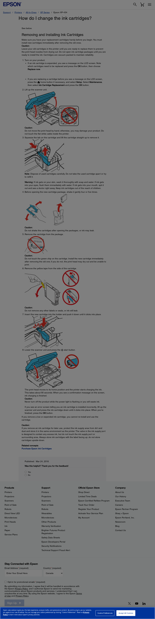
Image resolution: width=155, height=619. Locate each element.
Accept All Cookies (126, 613)
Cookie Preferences (105, 613)
